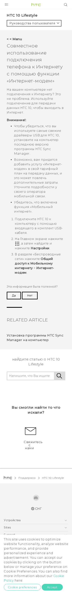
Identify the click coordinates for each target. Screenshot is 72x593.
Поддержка (27, 478)
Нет (29, 295)
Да (14, 295)
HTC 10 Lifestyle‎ (53, 478)
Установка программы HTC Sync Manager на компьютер (35, 337)
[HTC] (36, 4)
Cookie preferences (22, 587)
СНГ (38, 509)
